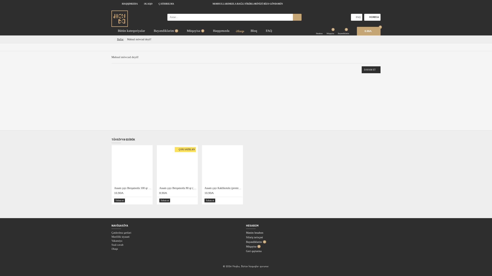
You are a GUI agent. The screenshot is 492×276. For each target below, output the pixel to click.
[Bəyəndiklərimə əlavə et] (144, 201)
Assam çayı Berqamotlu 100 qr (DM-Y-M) (133, 188)
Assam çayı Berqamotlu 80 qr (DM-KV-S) (178, 188)
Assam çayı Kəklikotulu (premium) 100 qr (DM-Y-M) (223, 188)
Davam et (370, 69)
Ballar (120, 39)
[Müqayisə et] (148, 200)
